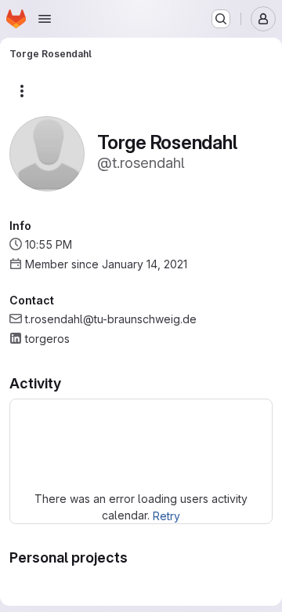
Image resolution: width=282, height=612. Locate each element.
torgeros (47, 338)
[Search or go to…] (221, 18)
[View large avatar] (47, 152)
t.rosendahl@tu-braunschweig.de (111, 319)
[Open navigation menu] (44, 18)
